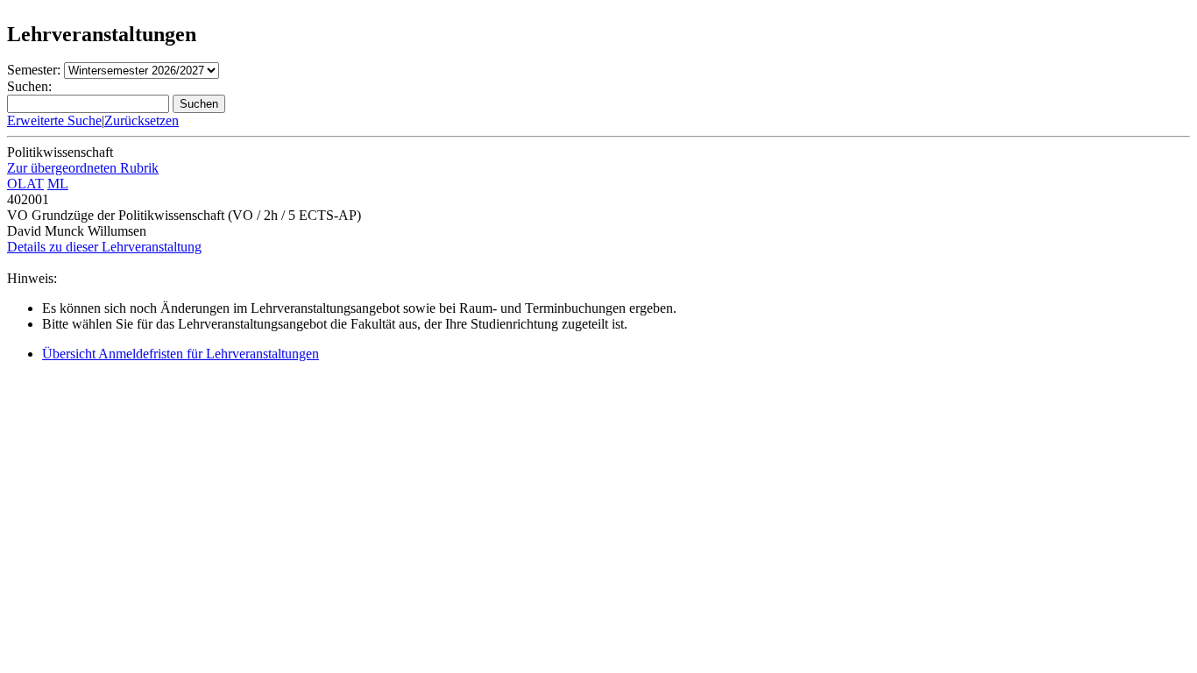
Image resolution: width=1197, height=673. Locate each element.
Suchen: (29, 86)
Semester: (33, 69)
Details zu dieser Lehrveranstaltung (104, 246)
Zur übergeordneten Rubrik (83, 167)
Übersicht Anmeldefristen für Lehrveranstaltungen (180, 353)
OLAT (25, 183)
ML (57, 183)
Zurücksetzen (141, 120)
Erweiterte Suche (54, 120)
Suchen (199, 103)
